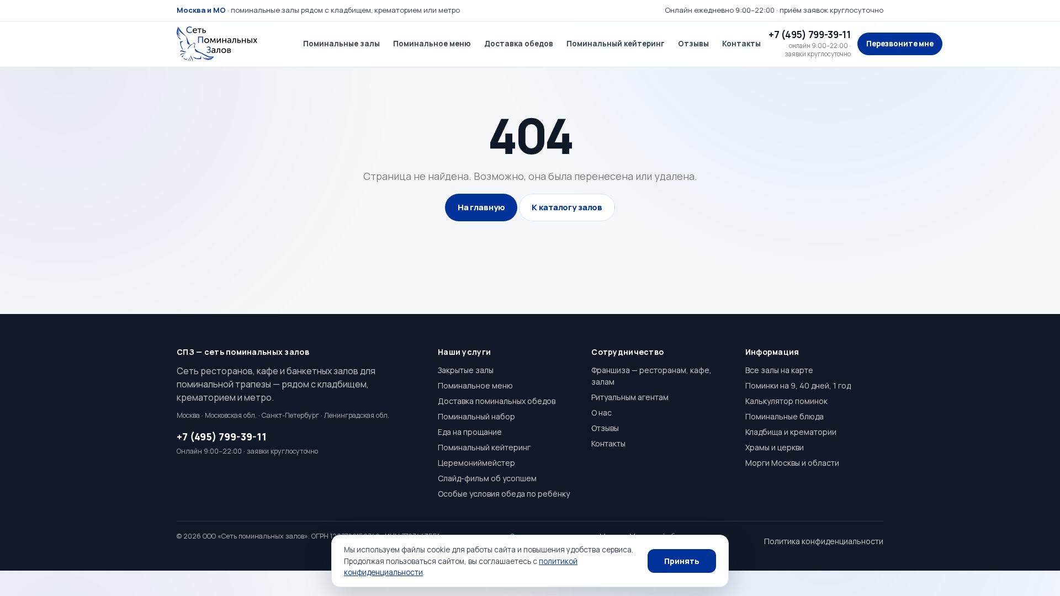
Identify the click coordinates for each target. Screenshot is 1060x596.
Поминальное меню (432, 44)
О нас (601, 412)
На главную (481, 207)
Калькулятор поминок (786, 401)
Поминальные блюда (784, 416)
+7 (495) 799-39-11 (222, 436)
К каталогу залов (567, 207)
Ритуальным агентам (630, 397)
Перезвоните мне (900, 44)
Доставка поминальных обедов (496, 401)
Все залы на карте (779, 370)
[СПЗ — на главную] (232, 44)
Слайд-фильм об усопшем (487, 478)
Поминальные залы (341, 44)
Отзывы (693, 44)
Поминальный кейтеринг (615, 44)
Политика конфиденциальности (823, 541)
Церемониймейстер (476, 462)
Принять (681, 561)
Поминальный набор (476, 416)
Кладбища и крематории (790, 432)
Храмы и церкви (774, 447)
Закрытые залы (466, 370)
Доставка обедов (518, 44)
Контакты (741, 44)
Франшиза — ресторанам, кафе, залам (651, 376)
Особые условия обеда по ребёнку (504, 493)
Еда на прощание (470, 432)
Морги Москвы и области (792, 462)
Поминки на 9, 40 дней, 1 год (798, 385)
